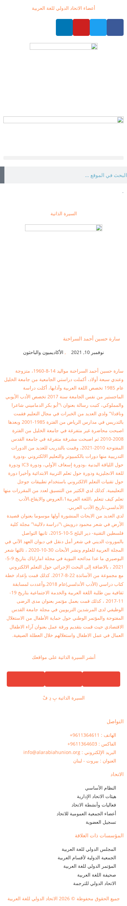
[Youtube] (81, 27)
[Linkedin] (64, 27)
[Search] (2, 175)
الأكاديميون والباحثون (43, 352)
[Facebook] (115, 27)
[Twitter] (98, 27)
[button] (63, 158)
